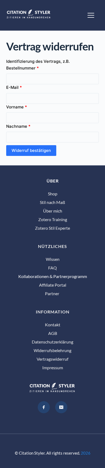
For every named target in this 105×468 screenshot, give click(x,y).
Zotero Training (52, 219)
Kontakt (52, 324)
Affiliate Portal (52, 284)
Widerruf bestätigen (31, 150)
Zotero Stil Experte (52, 228)
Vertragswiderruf (52, 358)
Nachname (18, 126)
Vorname (16, 106)
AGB (52, 333)
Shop (52, 193)
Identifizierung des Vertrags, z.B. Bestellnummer (38, 65)
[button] (91, 15)
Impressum (52, 367)
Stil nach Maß (52, 202)
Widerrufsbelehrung (52, 350)
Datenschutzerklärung (52, 341)
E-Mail (14, 87)
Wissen (53, 259)
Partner (52, 293)
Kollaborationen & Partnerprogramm (52, 276)
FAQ (52, 267)
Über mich (52, 210)
